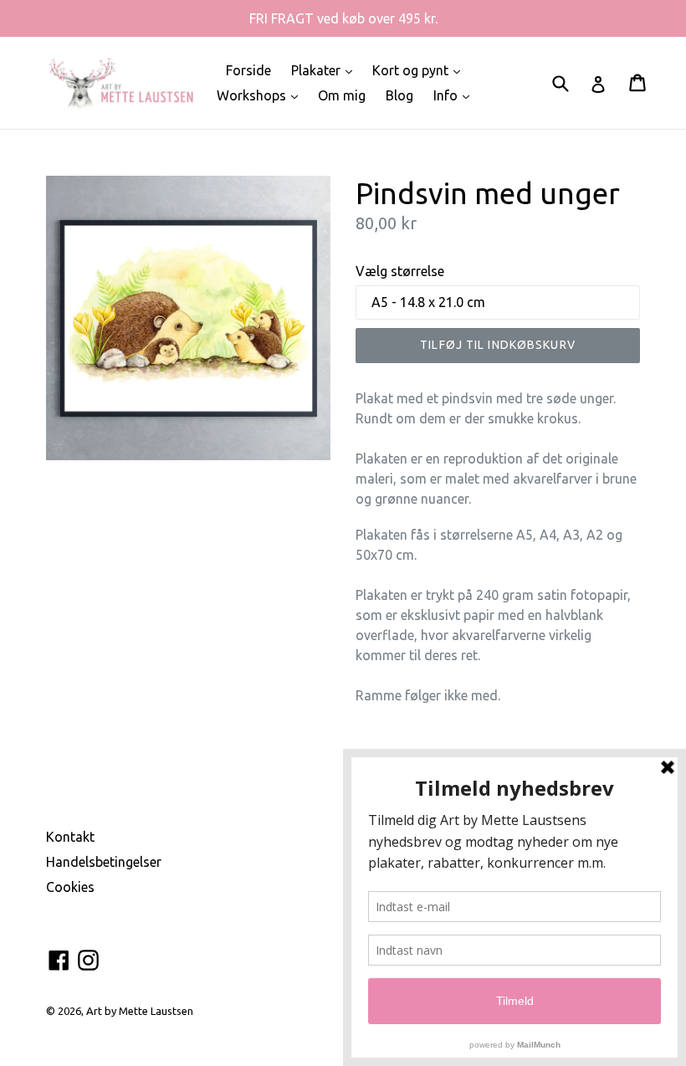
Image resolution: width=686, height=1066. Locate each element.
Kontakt (70, 836)
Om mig (342, 95)
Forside (248, 70)
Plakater (326, 70)
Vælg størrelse (400, 271)
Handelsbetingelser (103, 861)
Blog (399, 95)
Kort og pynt (420, 70)
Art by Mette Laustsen (139, 1011)
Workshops (261, 95)
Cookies (70, 886)
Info (455, 95)
